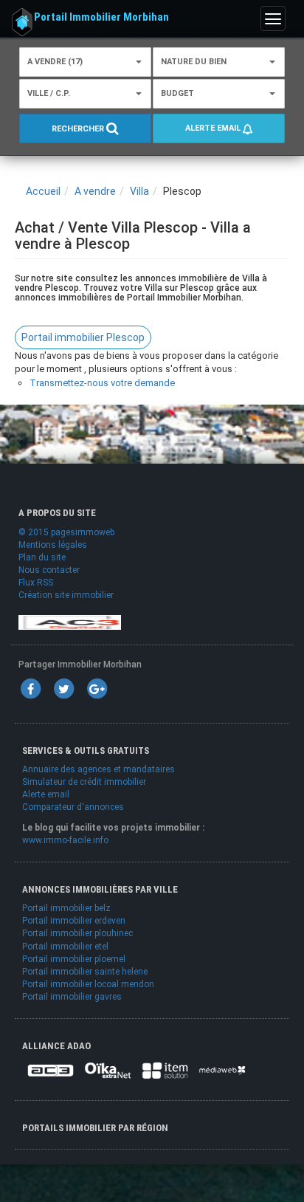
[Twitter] (63, 688)
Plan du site (42, 557)
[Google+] (96, 688)
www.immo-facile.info (65, 840)
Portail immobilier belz (66, 908)
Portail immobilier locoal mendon (88, 984)
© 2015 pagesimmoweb (66, 532)
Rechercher (79, 129)
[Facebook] (30, 688)
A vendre (95, 191)
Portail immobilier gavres (72, 997)
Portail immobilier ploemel (73, 959)
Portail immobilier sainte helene (85, 971)
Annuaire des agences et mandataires (98, 769)
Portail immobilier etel (65, 946)
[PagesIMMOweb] (69, 622)
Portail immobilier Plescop (83, 337)
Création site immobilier (66, 595)
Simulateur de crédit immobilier (84, 782)
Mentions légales (52, 545)
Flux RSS (35, 582)
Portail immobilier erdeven (73, 921)
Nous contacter (49, 570)
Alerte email (214, 128)
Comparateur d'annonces (73, 807)
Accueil (43, 191)
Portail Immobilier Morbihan (101, 17)
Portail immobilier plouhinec (77, 933)
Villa (139, 191)
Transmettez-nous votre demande (102, 382)
